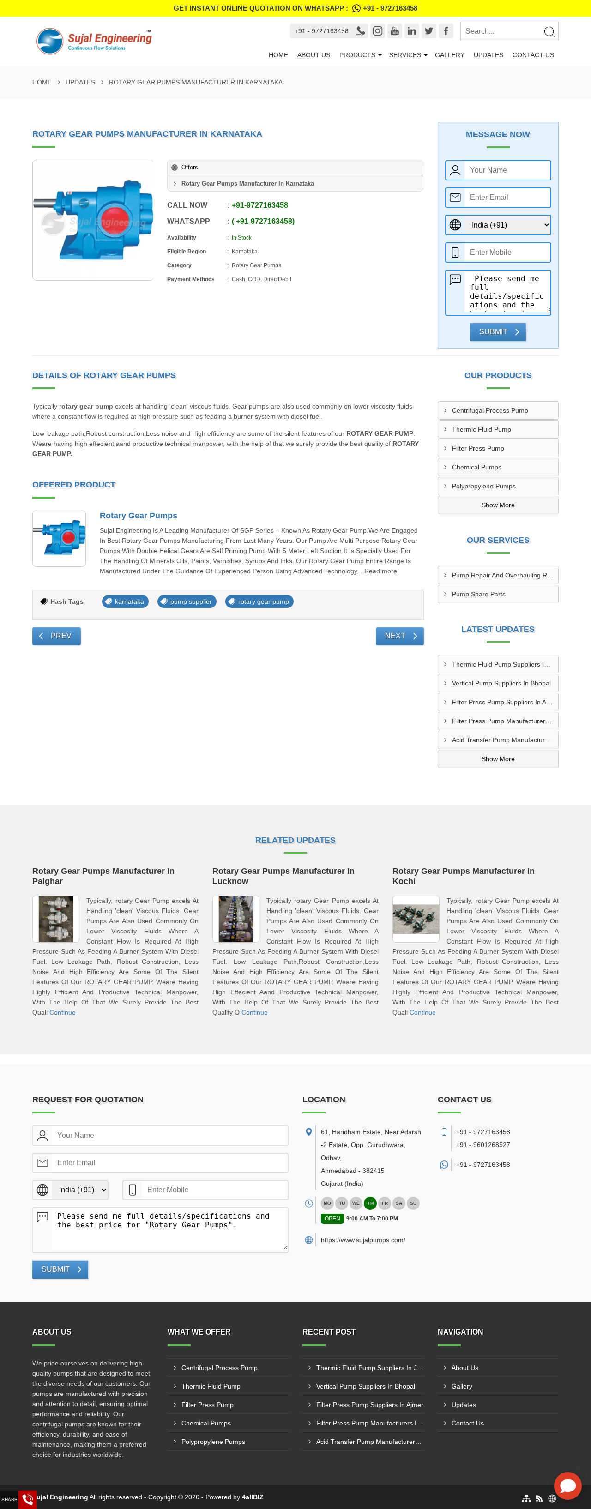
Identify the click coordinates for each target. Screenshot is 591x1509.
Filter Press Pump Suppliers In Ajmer (505, 702)
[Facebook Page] (446, 31)
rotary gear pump (263, 601)
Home (278, 55)
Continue (62, 1012)
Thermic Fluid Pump (481, 429)
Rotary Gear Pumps (138, 515)
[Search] (549, 31)
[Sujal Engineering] (148, 41)
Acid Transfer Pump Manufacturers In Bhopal (505, 740)
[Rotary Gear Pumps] (59, 538)
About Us (313, 55)
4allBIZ (253, 1497)
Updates (488, 55)
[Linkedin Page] (411, 31)
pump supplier (191, 601)
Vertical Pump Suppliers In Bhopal (501, 683)
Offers (189, 167)
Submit (493, 332)
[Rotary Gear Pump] (93, 220)
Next (395, 636)
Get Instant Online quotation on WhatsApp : (295, 8)
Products (357, 55)
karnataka (129, 601)
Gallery (449, 55)
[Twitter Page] (429, 31)
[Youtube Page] (394, 31)
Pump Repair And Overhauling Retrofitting (505, 575)
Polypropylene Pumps (484, 486)
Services (405, 55)
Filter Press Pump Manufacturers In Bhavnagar (505, 721)
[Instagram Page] (377, 31)
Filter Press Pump (478, 448)
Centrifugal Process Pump (490, 410)
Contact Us (533, 55)
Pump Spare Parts (479, 594)
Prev (61, 636)
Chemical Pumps (476, 467)
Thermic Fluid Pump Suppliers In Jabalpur (505, 664)
